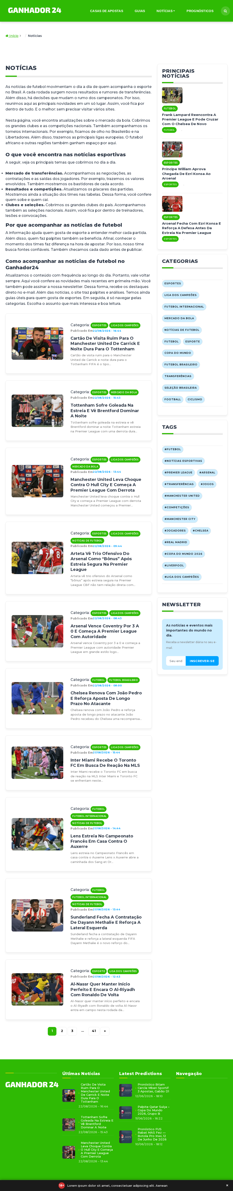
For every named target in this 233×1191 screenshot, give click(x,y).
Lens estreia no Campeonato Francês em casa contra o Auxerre (102, 841)
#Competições (177, 507)
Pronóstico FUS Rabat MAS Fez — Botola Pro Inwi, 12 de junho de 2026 (152, 1134)
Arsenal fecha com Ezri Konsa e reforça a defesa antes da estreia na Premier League (191, 228)
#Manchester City (180, 519)
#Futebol (173, 449)
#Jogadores (175, 530)
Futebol (98, 680)
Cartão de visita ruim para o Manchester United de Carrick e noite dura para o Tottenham (105, 344)
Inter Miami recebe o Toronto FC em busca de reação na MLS (105, 763)
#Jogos (207, 484)
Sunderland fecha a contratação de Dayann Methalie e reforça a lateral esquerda (106, 922)
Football (173, 399)
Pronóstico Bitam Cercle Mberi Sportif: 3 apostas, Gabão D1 (153, 1088)
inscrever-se (202, 661)
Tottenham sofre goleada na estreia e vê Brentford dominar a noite (105, 410)
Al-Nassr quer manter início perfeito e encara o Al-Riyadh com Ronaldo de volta (103, 989)
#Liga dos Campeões (182, 576)
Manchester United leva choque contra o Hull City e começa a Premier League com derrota (106, 485)
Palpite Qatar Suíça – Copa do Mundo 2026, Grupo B (154, 1110)
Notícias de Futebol (87, 540)
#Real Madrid (176, 542)
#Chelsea (200, 530)
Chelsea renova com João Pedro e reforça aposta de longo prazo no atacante (106, 698)
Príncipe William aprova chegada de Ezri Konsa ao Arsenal (186, 173)
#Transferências (179, 484)
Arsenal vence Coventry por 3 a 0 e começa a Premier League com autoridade (105, 631)
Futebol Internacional (89, 816)
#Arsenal (207, 472)
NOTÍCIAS (164, 11)
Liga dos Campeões (125, 325)
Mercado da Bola (124, 392)
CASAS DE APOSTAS (106, 11)
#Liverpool (174, 565)
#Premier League (178, 472)
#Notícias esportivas (183, 460)
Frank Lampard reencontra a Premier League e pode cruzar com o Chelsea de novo (190, 119)
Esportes (99, 325)
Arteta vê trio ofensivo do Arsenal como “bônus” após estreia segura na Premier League (101, 561)
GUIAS (140, 11)
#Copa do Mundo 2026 (184, 553)
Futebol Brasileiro (123, 680)
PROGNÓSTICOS (200, 11)
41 (94, 1031)
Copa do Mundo (178, 352)
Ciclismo (195, 399)
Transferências (178, 376)
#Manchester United (182, 495)
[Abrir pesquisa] (225, 10)
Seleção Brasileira (181, 387)
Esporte (98, 971)
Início (13, 36)
